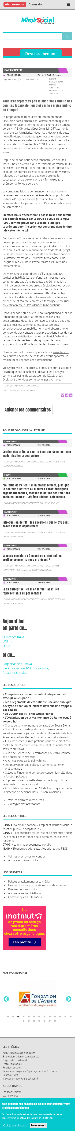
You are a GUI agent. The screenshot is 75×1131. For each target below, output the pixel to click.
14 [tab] (23, 1021)
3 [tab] (18, 1016)
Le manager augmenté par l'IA (32, 844)
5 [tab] (29, 1016)
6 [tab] (34, 1016)
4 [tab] (23, 1016)
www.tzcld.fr (61, 352)
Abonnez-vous (15, 4)
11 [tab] (60, 1016)
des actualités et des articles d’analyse (41, 371)
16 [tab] (34, 1021)
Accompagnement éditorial (25, 893)
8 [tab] (44, 1016)
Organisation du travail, (18, 664)
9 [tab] (49, 1016)
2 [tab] (13, 1016)
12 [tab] (65, 1016)
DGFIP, (7, 641)
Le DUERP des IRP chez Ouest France (29, 713)
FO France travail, (14, 637)
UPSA (6, 646)
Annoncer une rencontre (23, 860)
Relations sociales (13, 466)
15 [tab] (29, 1021)
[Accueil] (37, 20)
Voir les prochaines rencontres (27, 856)
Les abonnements (12, 1091)
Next (68, 999)
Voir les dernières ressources (26, 800)
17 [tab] (39, 1021)
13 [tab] (70, 1016)
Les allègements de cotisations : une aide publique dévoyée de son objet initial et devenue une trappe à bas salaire (37, 706)
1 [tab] (8, 1016)
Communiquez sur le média (25, 897)
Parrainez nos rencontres (23, 889)
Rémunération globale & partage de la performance (30, 1071)
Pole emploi (32, 79)
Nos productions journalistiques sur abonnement (38, 885)
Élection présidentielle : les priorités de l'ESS (40, 848)
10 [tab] (55, 1016)
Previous (6, 999)
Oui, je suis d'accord (15, 1125)
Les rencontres (10, 1095)
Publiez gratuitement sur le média (29, 881)
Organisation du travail (52, 462)
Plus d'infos (46, 1117)
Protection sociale (12, 1063)
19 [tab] (49, 1021)
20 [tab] (55, 1021)
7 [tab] (39, 1016)
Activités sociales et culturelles (19, 1052)
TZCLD (21, 79)
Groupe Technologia (42, 570)
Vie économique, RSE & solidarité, (26, 668)
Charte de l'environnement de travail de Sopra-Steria (37, 725)
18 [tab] (44, 1021)
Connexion (36, 4)
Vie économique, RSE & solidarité (20, 390)
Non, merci (38, 1125)
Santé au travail (11, 570)
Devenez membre (40, 53)
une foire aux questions (38, 367)
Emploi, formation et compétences (21, 386)
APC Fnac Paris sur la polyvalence (25, 760)
